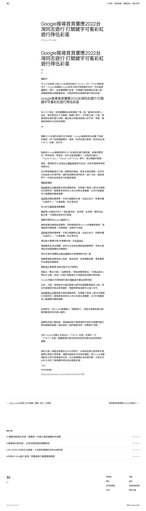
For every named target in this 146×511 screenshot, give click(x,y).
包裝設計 (79, 240)
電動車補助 (46, 182)
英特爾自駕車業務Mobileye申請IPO (123, 403)
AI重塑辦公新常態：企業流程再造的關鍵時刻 (28, 443)
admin (46, 40)
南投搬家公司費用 (49, 187)
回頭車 (44, 198)
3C (7, 3)
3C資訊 (54, 40)
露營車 (53, 206)
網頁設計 (45, 266)
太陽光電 (62, 253)
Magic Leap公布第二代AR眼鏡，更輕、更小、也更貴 (30, 403)
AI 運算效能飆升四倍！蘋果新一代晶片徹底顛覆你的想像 (33, 437)
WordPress (133, 505)
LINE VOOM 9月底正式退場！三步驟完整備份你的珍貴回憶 (34, 450)
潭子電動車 (70, 279)
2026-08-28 (136, 437)
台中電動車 (68, 163)
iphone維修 (59, 219)
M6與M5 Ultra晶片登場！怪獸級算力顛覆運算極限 (30, 456)
